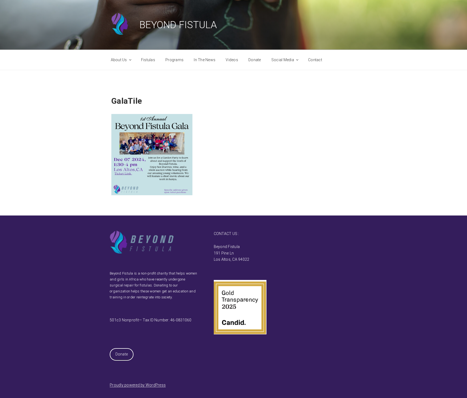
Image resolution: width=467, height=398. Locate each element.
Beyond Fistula (178, 25)
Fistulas (148, 60)
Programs (174, 60)
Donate (254, 60)
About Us (119, 60)
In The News (204, 60)
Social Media (282, 60)
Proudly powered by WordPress (138, 385)
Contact (315, 60)
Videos (232, 60)
